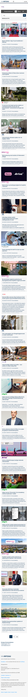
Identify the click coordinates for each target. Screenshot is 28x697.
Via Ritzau (22, 661)
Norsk (9, 692)
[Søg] (24, 15)
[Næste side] (14, 636)
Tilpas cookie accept (5, 677)
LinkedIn (3, 675)
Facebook (7, 675)
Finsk (16, 692)
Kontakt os (3, 661)
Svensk (12, 692)
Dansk (2, 692)
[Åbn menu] (14, 1)
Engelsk (6, 692)
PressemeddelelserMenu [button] (12, 11)
